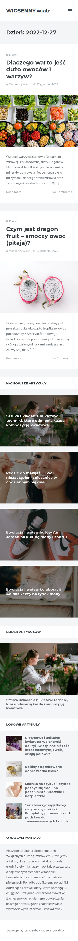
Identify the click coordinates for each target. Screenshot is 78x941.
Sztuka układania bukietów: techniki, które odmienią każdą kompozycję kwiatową (35, 420)
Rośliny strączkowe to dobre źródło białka (43, 769)
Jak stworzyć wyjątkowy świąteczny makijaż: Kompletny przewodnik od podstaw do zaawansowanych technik (47, 813)
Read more (14, 191)
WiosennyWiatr (19, 84)
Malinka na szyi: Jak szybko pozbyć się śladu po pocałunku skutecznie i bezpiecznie (48, 790)
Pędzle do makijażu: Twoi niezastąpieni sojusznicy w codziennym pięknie (31, 477)
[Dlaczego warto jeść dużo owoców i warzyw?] (39, 121)
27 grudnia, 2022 (47, 84)
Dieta (13, 54)
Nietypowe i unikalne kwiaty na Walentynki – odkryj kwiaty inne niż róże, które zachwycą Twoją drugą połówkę (47, 746)
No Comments (62, 191)
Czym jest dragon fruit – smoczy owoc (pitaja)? (36, 236)
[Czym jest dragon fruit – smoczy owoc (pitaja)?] (39, 287)
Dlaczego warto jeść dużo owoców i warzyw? (36, 69)
